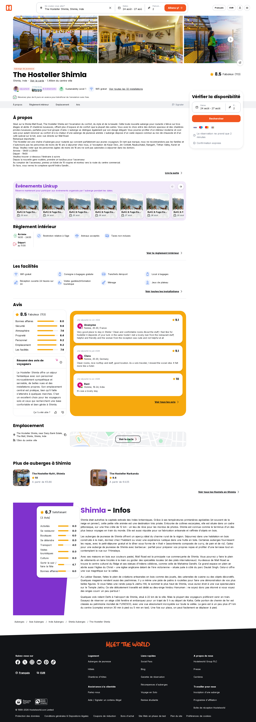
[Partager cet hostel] (240, 63)
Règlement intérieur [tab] (39, 104)
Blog (143, 669)
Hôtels (91, 669)
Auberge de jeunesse (24, 69)
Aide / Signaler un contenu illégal (104, 700)
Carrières (198, 677)
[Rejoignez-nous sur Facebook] (17, 662)
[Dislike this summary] (63, 412)
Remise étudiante (149, 700)
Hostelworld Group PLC (205, 661)
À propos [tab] (17, 104)
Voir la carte (37, 80)
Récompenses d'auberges (154, 684)
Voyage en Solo (149, 692)
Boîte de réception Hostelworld (209, 707)
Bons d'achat (127, 716)
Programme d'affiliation (205, 700)
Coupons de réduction (104, 716)
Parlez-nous (94, 692)
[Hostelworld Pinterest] (46, 662)
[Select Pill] (240, 8)
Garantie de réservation (153, 677)
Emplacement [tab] (62, 104)
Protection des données (27, 716)
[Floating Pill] (230, 39)
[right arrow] (181, 187)
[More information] (61, 362)
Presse (197, 669)
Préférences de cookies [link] (198, 716)
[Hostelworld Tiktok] (53, 662)
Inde (24, 80)
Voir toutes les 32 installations (126, 88)
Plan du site (176, 716)
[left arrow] (172, 187)
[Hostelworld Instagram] (32, 662)
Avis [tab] (78, 104)
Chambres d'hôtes (97, 677)
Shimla (17, 80)
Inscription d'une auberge (207, 692)
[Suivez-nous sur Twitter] (25, 662)
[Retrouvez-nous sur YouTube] (39, 662)
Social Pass (146, 661)
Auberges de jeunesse (99, 661)
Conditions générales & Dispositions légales (66, 716)
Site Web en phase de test (152, 716)
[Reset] (110, 7)
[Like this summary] (56, 412)
